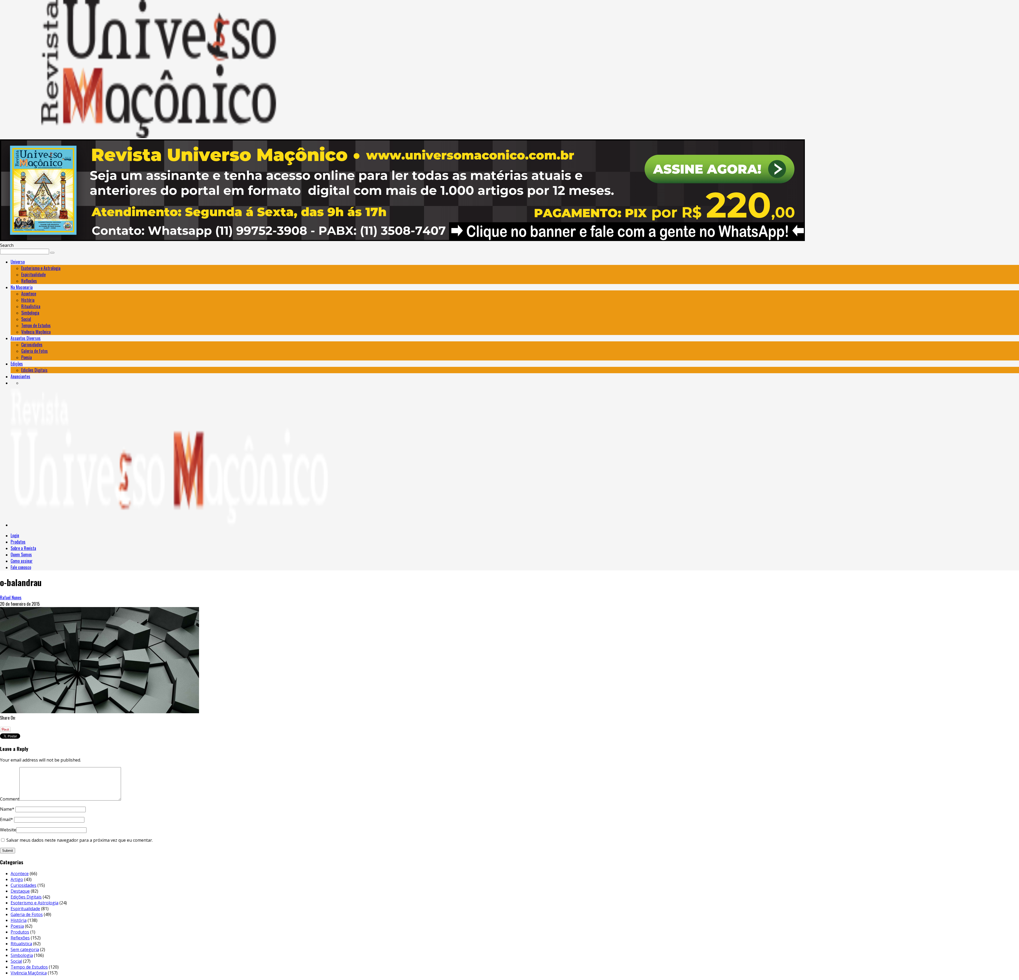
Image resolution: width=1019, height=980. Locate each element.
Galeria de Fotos (34, 351)
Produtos (18, 542)
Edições (17, 363)
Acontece (28, 293)
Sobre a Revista (23, 548)
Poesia (26, 357)
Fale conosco (21, 567)
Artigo (17, 879)
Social (26, 319)
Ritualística (30, 306)
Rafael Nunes (10, 597)
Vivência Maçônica (36, 332)
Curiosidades (31, 344)
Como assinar (22, 561)
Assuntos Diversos (26, 338)
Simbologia (30, 313)
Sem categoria (25, 949)
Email (6, 819)
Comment (9, 799)
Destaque (20, 891)
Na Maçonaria (22, 287)
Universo (18, 262)
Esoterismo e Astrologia (41, 268)
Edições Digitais (34, 370)
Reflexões (29, 281)
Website (8, 830)
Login (15, 535)
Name (7, 809)
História (27, 300)
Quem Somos (21, 554)
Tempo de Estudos (36, 325)
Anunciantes (20, 376)
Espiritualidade (33, 274)
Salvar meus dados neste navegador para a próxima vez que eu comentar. (79, 840)
